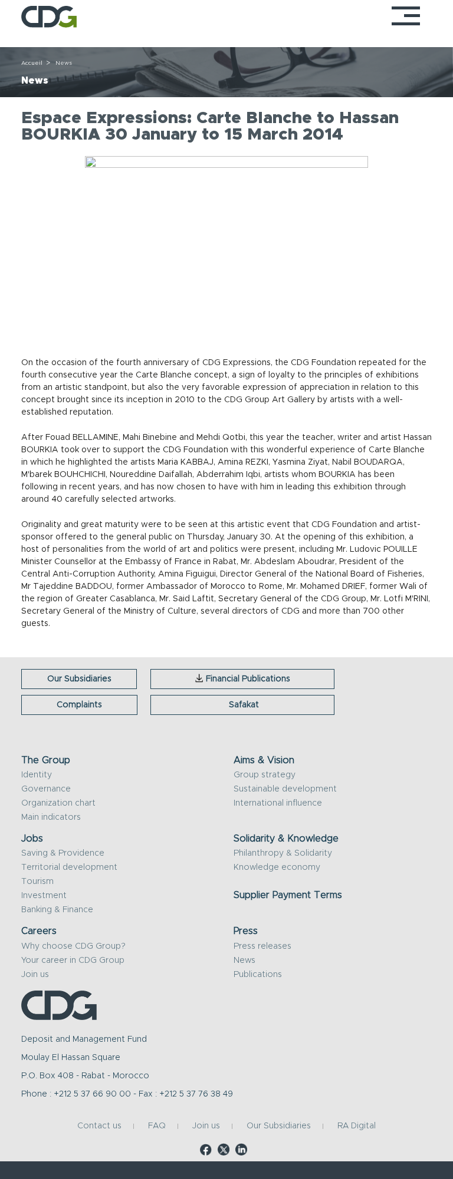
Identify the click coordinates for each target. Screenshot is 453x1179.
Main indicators (51, 817)
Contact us (99, 1127)
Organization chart (58, 803)
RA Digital (356, 1127)
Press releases (262, 946)
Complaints (79, 705)
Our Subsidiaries (79, 679)
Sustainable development (285, 789)
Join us (35, 975)
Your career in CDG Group (72, 960)
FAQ (157, 1127)
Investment (44, 896)
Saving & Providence (62, 853)
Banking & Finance (57, 910)
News (244, 960)
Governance (46, 789)
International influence (278, 803)
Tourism (37, 881)
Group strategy (265, 775)
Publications (258, 975)
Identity (36, 775)
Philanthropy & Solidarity (283, 853)
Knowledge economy (277, 867)
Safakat (244, 705)
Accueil (31, 63)
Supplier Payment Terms (288, 895)
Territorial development (69, 867)
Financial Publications (248, 679)
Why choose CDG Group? (73, 946)
